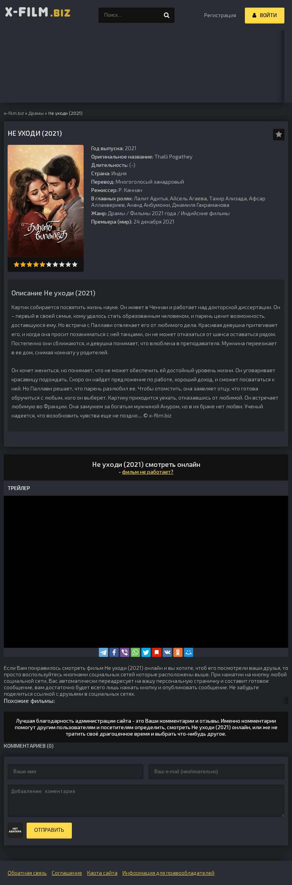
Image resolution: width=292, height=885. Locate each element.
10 (74, 264)
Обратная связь (27, 872)
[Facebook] (114, 652)
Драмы (116, 213)
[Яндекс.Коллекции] (156, 652)
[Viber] (124, 652)
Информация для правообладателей (168, 872)
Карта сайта (102, 872)
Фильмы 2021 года (153, 213)
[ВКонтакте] (167, 652)
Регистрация (220, 15)
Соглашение (67, 872)
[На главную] (38, 15)
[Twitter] (146, 652)
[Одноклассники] (177, 652)
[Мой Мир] (188, 652)
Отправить (49, 830)
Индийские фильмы (205, 213)
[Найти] (167, 15)
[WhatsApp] (135, 652)
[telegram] (103, 652)
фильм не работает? (147, 471)
